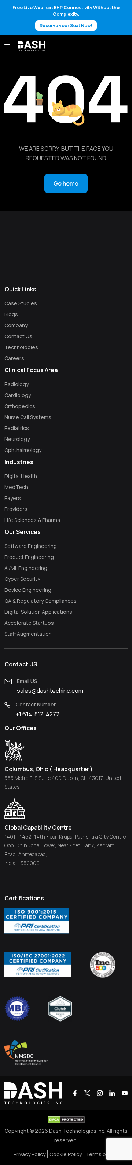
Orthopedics (19, 406)
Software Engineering (30, 545)
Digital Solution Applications (38, 611)
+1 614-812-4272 (37, 714)
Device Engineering (27, 589)
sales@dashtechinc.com (50, 691)
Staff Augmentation (28, 633)
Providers (15, 508)
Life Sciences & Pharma (32, 519)
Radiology (16, 384)
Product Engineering (29, 556)
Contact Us (18, 336)
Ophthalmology (22, 450)
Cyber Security (22, 578)
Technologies (21, 347)
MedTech (16, 486)
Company (15, 325)
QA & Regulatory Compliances (40, 600)
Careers (14, 358)
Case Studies (20, 303)
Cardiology (17, 395)
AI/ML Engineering (25, 567)
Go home (66, 183)
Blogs (11, 314)
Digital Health (20, 476)
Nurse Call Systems (27, 417)
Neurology (17, 439)
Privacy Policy (29, 1154)
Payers (12, 497)
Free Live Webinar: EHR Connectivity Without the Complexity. (66, 16)
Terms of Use (102, 1154)
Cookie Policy (66, 1154)
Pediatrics (16, 428)
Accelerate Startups (29, 622)
